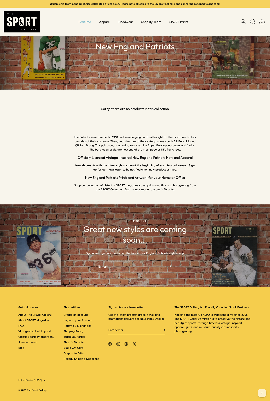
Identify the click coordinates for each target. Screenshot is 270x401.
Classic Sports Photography (36, 336)
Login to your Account (78, 320)
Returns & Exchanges (77, 325)
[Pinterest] (126, 343)
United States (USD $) (30, 380)
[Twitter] (134, 343)
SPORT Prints (178, 22)
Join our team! (27, 342)
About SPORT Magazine (33, 320)
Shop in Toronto (74, 342)
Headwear (125, 22)
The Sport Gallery (36, 390)
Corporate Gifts (74, 353)
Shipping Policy (73, 331)
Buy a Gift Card (73, 347)
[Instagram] (118, 343)
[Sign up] (163, 330)
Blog (21, 347)
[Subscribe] (169, 266)
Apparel (104, 22)
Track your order (74, 336)
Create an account (76, 314)
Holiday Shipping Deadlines (81, 358)
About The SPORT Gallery (35, 314)
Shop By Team (151, 22)
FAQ (21, 325)
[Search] (253, 22)
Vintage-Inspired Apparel (34, 331)
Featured (84, 22)
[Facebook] (110, 343)
